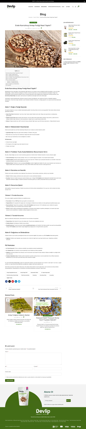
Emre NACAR (17, 426)
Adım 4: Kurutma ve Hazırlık (11, 78)
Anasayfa (30, 17)
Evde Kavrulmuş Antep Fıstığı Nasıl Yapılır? (14, 73)
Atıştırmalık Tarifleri (34, 272)
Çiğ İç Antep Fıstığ (24, 421)
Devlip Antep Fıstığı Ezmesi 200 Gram (74, 41)
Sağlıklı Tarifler (9, 277)
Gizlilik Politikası (44, 416)
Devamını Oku (19, 324)
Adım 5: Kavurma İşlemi (10, 79)
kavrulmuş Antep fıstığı (14, 262)
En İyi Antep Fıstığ (62, 421)
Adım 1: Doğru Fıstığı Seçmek (12, 74)
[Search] (73, 6)
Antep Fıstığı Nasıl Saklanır (70, 61)
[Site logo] (11, 6)
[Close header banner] (84, 1)
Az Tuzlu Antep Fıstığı (54, 420)
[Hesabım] (75, 6)
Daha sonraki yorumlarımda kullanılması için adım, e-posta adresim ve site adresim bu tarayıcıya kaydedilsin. (28, 377)
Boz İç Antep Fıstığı (25, 420)
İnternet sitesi (8, 371)
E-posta (36, 366)
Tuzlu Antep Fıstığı (38, 421)
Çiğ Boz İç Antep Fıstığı (34, 420)
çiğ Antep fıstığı (23, 114)
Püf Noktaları (8, 85)
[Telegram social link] (19, 281)
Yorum (6, 351)
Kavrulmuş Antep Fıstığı (46, 421)
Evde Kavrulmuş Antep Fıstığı (12, 275)
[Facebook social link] (6, 281)
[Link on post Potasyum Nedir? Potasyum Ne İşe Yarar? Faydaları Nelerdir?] (47, 306)
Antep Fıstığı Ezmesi (54, 421)
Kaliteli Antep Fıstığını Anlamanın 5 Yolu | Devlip (72, 63)
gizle (18, 70)
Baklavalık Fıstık (31, 421)
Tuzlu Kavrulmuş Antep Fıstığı (44, 420)
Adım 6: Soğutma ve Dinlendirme (12, 83)
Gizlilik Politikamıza (48, 404)
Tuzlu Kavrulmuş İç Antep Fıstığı (75, 420)
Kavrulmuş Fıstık (43, 275)
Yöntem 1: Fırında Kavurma (12, 81)
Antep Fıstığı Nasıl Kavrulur (12, 272)
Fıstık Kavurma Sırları (25, 275)
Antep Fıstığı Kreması (9, 420)
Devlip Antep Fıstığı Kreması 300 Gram (74, 33)
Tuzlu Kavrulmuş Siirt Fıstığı (64, 420)
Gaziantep (35, 275)
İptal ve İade (50, 416)
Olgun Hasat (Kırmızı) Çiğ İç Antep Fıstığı (74, 26)
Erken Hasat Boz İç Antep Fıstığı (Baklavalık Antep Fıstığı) (73, 49)
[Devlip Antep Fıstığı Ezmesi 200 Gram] (65, 43)
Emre (31, 28)
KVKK (54, 416)
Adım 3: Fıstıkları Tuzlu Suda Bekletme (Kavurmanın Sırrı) (17, 77)
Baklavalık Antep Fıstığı (17, 420)
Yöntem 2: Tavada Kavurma (12, 82)
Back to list (33, 288)
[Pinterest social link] (12, 281)
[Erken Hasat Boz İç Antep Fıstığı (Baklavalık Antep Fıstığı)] (65, 51)
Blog (19, 312)
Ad (6, 366)
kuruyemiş (52, 275)
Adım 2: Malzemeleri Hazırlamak (12, 75)
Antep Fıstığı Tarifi (23, 272)
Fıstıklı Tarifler (36, 17)
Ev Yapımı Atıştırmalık (45, 272)
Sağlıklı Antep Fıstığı (48, 315)
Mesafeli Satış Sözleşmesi (36, 416)
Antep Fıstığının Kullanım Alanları (19, 315)
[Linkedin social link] (16, 281)
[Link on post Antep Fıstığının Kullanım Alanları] (19, 305)
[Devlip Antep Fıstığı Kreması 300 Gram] (65, 35)
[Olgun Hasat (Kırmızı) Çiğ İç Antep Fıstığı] (65, 27)
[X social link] (9, 281)
